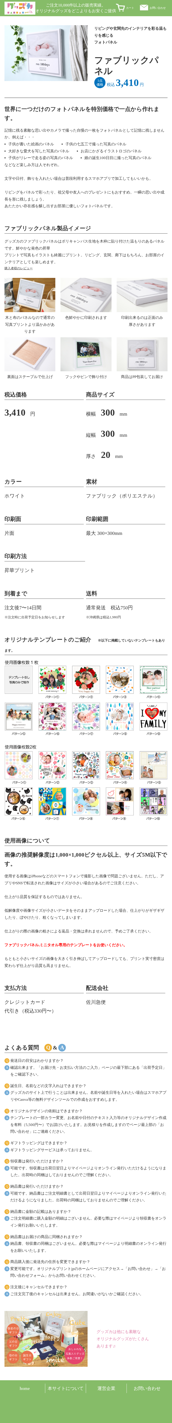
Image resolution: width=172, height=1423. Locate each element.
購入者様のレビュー (18, 268)
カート (130, 7)
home (25, 1388)
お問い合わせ (158, 7)
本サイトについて (66, 1388)
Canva (23, 1099)
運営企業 (106, 1388)
